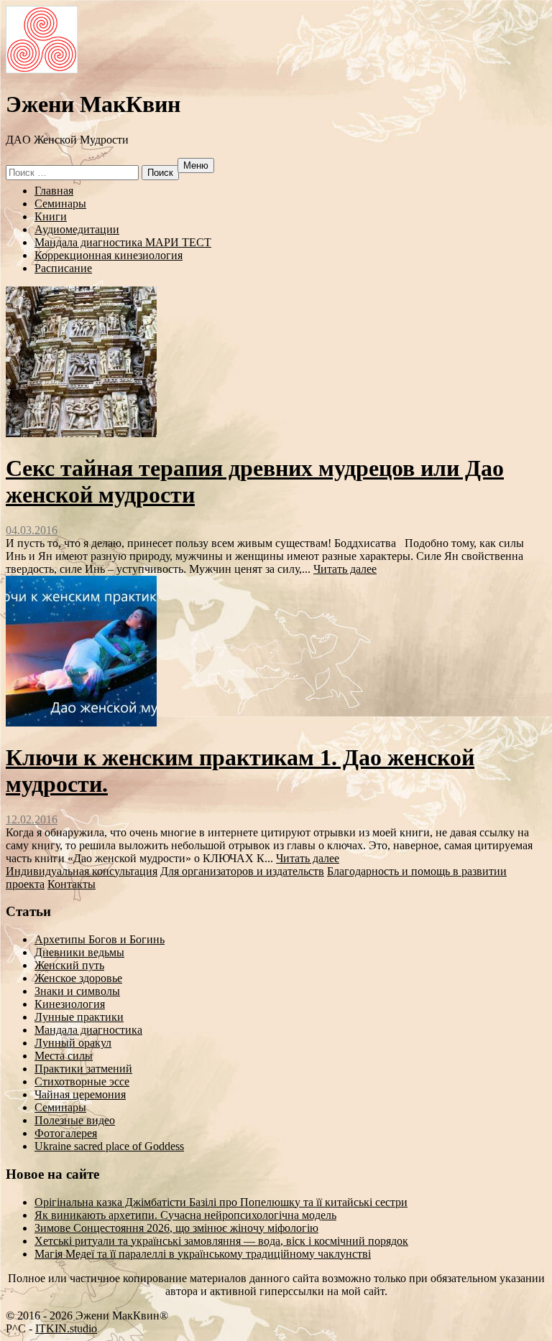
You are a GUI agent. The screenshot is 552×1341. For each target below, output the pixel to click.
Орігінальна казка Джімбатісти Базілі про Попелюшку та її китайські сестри (221, 1202)
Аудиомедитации (76, 229)
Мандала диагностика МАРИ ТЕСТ (122, 242)
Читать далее (345, 569)
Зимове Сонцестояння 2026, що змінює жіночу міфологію (176, 1228)
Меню (195, 165)
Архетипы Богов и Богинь (99, 939)
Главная (53, 190)
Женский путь (69, 965)
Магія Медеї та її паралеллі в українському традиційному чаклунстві (202, 1254)
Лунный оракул (72, 1043)
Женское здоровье (78, 978)
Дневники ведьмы (79, 952)
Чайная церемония (80, 1094)
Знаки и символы (77, 991)
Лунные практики (79, 1017)
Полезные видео (74, 1120)
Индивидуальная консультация (81, 871)
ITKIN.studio (67, 1328)
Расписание (63, 268)
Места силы (63, 1056)
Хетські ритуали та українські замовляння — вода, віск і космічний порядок (221, 1241)
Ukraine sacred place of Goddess (109, 1146)
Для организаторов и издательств (242, 871)
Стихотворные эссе (81, 1081)
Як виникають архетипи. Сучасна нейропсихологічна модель (185, 1215)
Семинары (60, 203)
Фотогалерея (65, 1133)
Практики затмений (83, 1068)
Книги (50, 216)
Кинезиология (69, 1004)
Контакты (71, 884)
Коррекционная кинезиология (108, 255)
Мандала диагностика (88, 1030)
